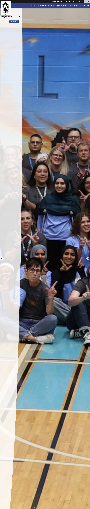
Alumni (86, 5)
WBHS (87, 1)
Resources (77, 5)
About (33, 5)
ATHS (80, 1)
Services (51, 5)
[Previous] (2, 258)
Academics (42, 5)
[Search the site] (70, 1)
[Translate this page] (66, 1)
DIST (74, 1)
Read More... (14, 25)
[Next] (87, 258)
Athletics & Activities (64, 5)
